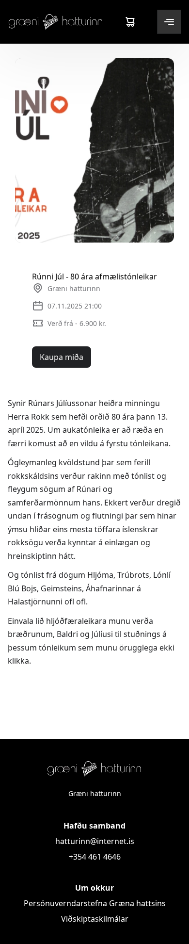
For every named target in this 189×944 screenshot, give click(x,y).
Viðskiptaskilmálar (94, 919)
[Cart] (130, 22)
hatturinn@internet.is (94, 841)
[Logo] (56, 21)
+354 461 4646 (95, 857)
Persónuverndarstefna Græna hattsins (95, 903)
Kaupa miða (61, 357)
